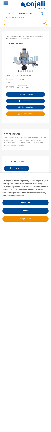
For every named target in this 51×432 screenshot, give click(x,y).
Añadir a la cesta (27, 114)
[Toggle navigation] (5, 3)
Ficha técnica (26, 101)
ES (9, 13)
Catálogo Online (16, 36)
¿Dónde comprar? (25, 94)
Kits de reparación (25, 107)
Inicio (7, 36)
